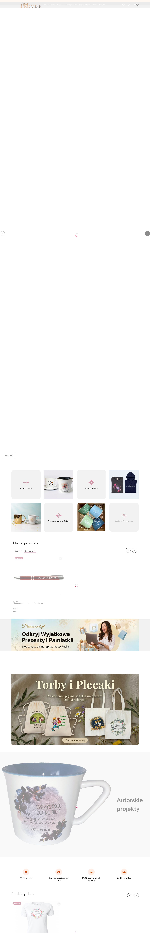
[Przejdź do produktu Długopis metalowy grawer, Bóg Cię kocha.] (38, 577)
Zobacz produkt (60, 596)
